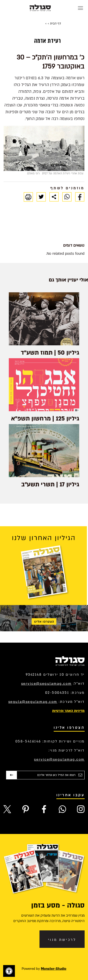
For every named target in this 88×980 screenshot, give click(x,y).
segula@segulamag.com (32, 701)
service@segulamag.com (46, 683)
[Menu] (80, 8)
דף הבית (55, 24)
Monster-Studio (53, 968)
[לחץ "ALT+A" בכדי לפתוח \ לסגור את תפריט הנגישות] (9, 971)
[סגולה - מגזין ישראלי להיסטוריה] (40, 8)
